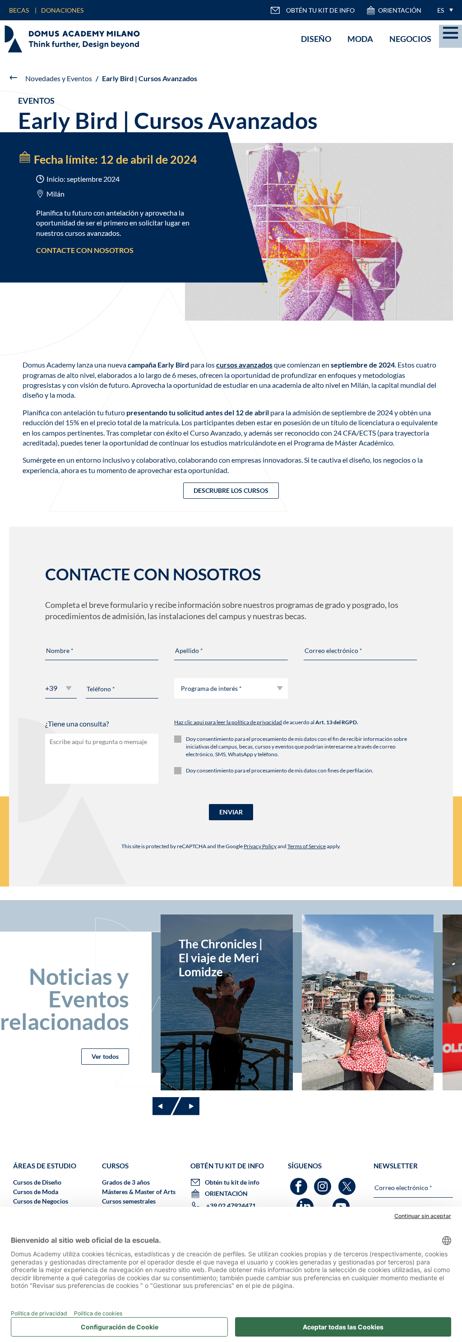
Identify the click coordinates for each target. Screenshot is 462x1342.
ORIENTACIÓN (399, 10)
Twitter (348, 1182)
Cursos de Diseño (37, 1182)
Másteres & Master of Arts (139, 1191)
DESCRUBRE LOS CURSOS (231, 490)
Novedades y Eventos (58, 78)
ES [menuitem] (440, 10)
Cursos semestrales (129, 1201)
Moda (360, 39)
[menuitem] (442, 10)
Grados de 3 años (126, 1182)
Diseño (316, 39)
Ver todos (105, 1056)
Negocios (410, 39)
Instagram (324, 1182)
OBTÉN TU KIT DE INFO (320, 10)
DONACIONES (62, 10)
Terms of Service (306, 846)
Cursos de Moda (35, 1191)
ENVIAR (231, 812)
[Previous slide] (166, 1106)
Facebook (300, 1182)
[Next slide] (185, 1106)
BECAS (19, 10)
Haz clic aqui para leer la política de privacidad (228, 722)
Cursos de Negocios (40, 1201)
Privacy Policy (260, 846)
